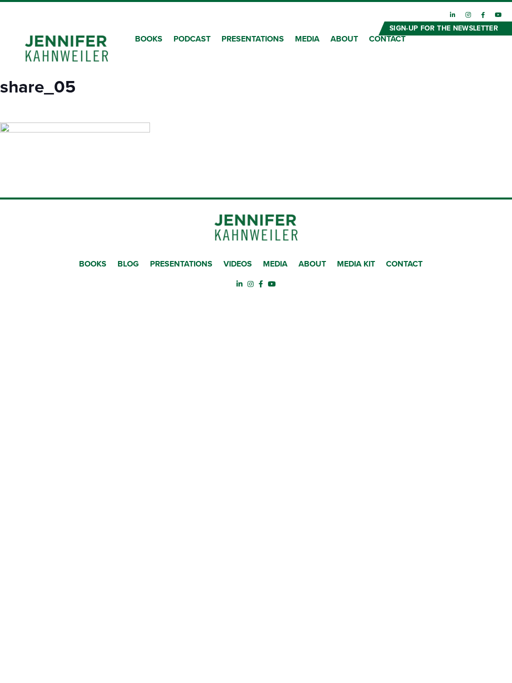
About (312, 264)
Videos (238, 264)
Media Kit (356, 264)
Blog (128, 264)
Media (275, 264)
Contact (404, 264)
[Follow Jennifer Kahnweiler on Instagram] (468, 15)
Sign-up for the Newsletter (444, 28)
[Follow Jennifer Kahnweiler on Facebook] (483, 15)
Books (92, 264)
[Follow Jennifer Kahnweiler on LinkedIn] (452, 15)
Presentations (181, 264)
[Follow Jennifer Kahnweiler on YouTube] (498, 15)
